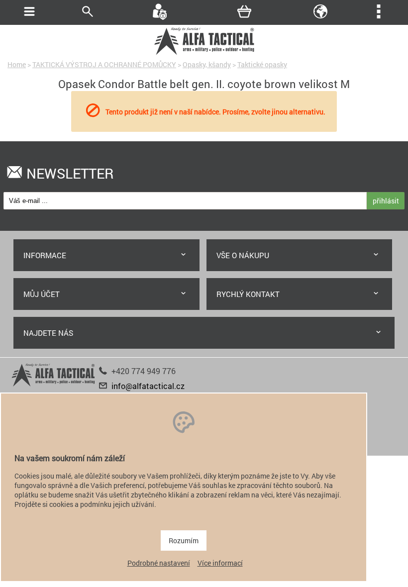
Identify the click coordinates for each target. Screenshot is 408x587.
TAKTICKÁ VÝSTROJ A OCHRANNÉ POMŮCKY (104, 64)
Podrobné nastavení (158, 563)
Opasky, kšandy (207, 64)
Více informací (220, 563)
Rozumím (184, 540)
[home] (204, 53)
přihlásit (386, 200)
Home (16, 64)
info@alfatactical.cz (148, 386)
